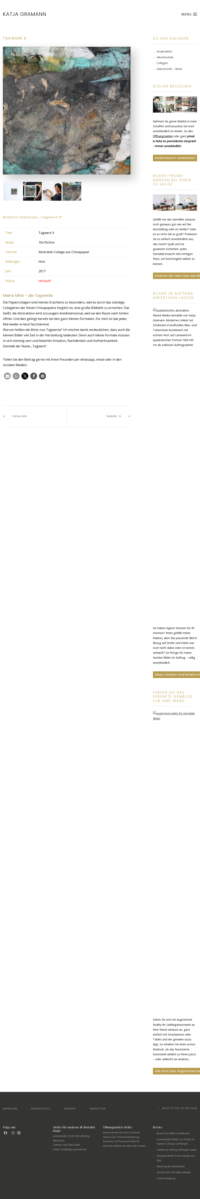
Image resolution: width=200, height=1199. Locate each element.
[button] (7, 376)
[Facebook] (5, 1133)
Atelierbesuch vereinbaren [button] (175, 158)
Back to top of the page (179, 1108)
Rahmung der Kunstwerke (171, 1166)
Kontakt (70, 1108)
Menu (187, 14)
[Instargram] (13, 1133)
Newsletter (98, 1108)
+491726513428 (71, 1145)
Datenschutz (40, 1108)
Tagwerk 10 (113, 416)
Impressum (10, 1108)
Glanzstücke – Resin (169, 69)
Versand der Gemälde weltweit (174, 1172)
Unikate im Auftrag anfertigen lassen (177, 1149)
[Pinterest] (18, 1133)
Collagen (162, 63)
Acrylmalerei (164, 51)
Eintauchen (19, 416)
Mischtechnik (165, 57)
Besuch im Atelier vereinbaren (173, 1133)
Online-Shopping (166, 1178)
